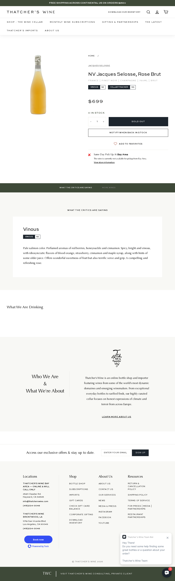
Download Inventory (76, 521)
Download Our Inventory (124, 12)
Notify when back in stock (128, 133)
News (102, 501)
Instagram (105, 512)
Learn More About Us (116, 417)
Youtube (104, 523)
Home (91, 56)
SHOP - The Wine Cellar (25, 22)
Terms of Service (139, 501)
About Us (52, 31)
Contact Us (106, 489)
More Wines (108, 187)
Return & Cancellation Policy (136, 486)
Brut (154, 81)
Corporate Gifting (81, 515)
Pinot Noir (110, 81)
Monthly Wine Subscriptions (72, 22)
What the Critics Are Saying (75, 187)
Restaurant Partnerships (137, 515)
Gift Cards (76, 501)
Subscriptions (78, 489)
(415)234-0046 (31, 506)
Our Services (107, 495)
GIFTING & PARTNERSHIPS (120, 22)
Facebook (105, 518)
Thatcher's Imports (22, 31)
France (93, 81)
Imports (74, 495)
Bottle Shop (77, 484)
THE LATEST (153, 22)
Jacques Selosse (99, 66)
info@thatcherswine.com (35, 501)
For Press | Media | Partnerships (140, 507)
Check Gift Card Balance (79, 507)
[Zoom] (38, 85)
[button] (38, 539)
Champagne (128, 81)
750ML (143, 81)
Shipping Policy (137, 495)
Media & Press (107, 506)
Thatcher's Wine (85, 562)
